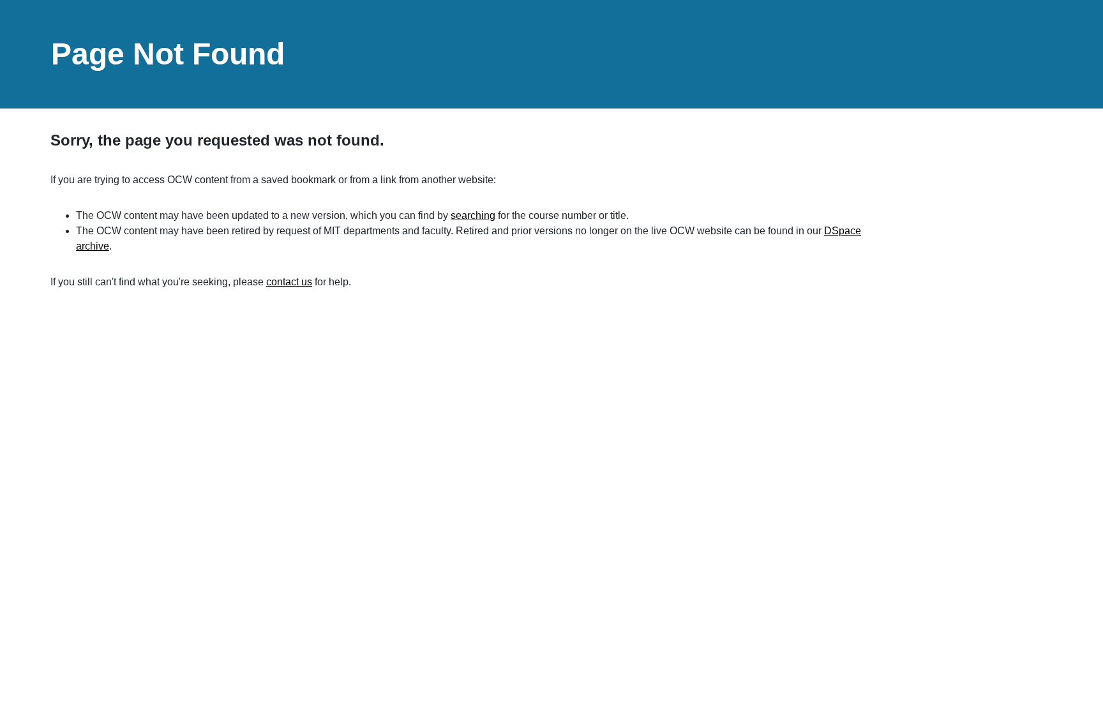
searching (473, 215)
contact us (289, 281)
